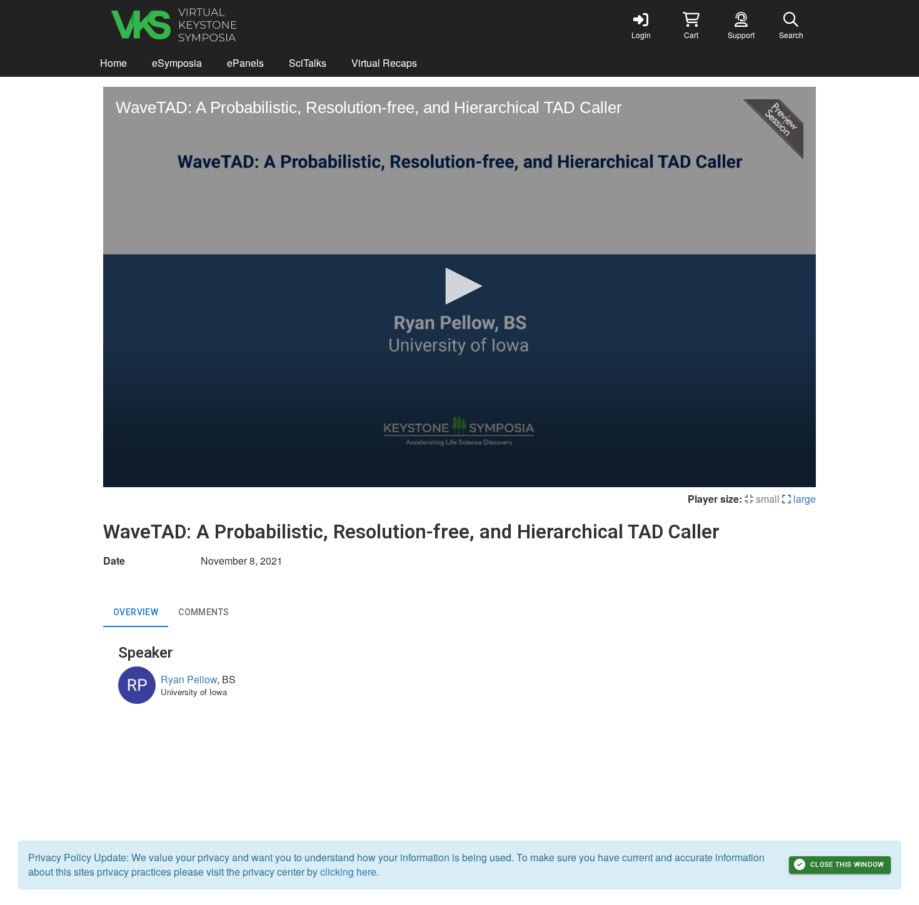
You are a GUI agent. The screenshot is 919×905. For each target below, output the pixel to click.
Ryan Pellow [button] (189, 679)
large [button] (803, 499)
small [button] (766, 499)
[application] (459, 287)
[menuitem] (113, 63)
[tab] (135, 612)
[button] (691, 25)
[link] (641, 25)
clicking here (348, 871)
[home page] (222, 25)
